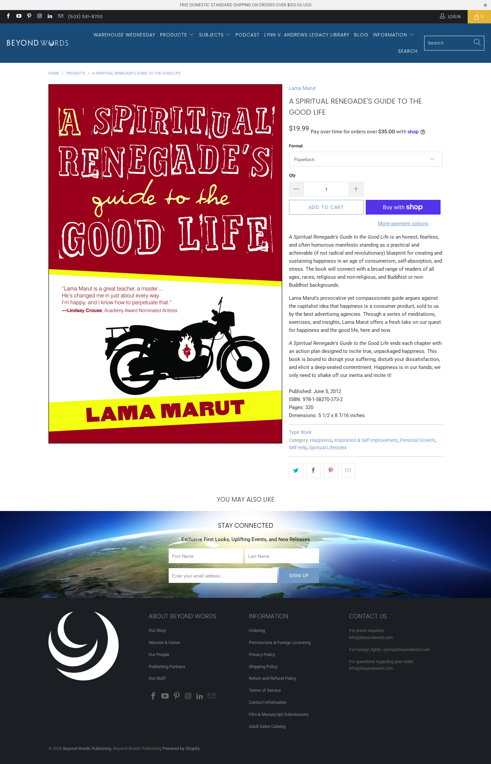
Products (174, 34)
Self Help (298, 447)
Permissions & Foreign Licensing (280, 642)
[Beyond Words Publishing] (37, 43)
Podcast (247, 34)
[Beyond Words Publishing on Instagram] (39, 16)
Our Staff (157, 678)
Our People (159, 654)
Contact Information (268, 702)
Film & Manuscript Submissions (279, 714)
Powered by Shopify (181, 748)
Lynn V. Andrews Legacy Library (306, 34)
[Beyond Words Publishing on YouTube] (18, 16)
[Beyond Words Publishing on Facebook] (8, 16)
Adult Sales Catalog (267, 726)
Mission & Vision (164, 642)
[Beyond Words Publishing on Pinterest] (29, 16)
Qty (292, 175)
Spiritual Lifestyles (328, 447)
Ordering (257, 630)
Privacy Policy (262, 654)
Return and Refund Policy (272, 678)
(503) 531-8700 (85, 16)
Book (306, 432)
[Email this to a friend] (348, 470)
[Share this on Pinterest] (331, 470)
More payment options (403, 224)
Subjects (212, 34)
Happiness (321, 440)
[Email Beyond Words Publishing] (60, 16)
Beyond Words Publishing (87, 748)
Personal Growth (417, 440)
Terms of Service (265, 690)
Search (408, 51)
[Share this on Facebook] (313, 470)
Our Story (157, 630)
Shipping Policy (263, 666)
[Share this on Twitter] (296, 470)
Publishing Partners (167, 666)
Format (296, 145)
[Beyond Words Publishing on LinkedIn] (49, 16)
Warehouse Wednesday (124, 34)
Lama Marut (302, 88)
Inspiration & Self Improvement (366, 440)
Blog (361, 34)
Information (391, 34)
